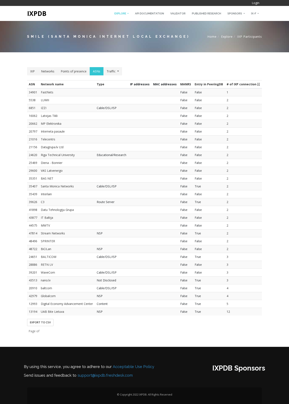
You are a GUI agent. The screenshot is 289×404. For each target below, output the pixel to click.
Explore (120, 13)
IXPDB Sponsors (238, 368)
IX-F (254, 13)
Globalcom (48, 296)
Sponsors (235, 13)
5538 (32, 100)
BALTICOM (48, 257)
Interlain (46, 194)
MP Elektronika (51, 124)
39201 (33, 272)
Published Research (206, 13)
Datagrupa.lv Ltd (52, 147)
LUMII (45, 100)
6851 (32, 108)
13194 (33, 312)
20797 (33, 131)
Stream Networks (53, 233)
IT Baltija (47, 218)
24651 (33, 257)
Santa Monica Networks (57, 186)
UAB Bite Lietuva (52, 312)
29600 (33, 171)
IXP (32, 71)
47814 (33, 233)
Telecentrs (48, 139)
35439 (33, 194)
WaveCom (48, 272)
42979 (33, 296)
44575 (33, 225)
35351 (33, 178)
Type (100, 84)
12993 (33, 304)
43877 (33, 218)
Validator (178, 13)
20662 (33, 124)
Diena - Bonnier (51, 163)
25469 (33, 163)
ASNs (96, 71)
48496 (33, 241)
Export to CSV (40, 322)
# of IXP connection (242, 84)
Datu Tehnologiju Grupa (57, 210)
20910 (33, 288)
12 (228, 312)
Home (212, 37)
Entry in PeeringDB (209, 84)
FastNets (47, 92)
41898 (33, 210)
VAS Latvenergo (52, 171)
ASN (32, 84)
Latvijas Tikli (49, 116)
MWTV (45, 225)
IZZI (43, 108)
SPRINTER (48, 241)
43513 (33, 280)
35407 (33, 186)
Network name (52, 84)
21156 (33, 147)
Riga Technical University (58, 155)
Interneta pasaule (53, 131)
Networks (47, 71)
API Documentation (149, 13)
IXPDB (37, 13)
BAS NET (47, 178)
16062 (33, 116)
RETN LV (47, 265)
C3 (42, 202)
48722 (33, 249)
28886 (33, 265)
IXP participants (249, 37)
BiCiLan (46, 249)
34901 (33, 92)
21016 (33, 139)
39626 (33, 202)
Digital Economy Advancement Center (67, 304)
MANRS (185, 84)
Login (255, 3)
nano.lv (46, 280)
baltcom (46, 288)
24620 (33, 155)
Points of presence (74, 71)
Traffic (111, 71)
